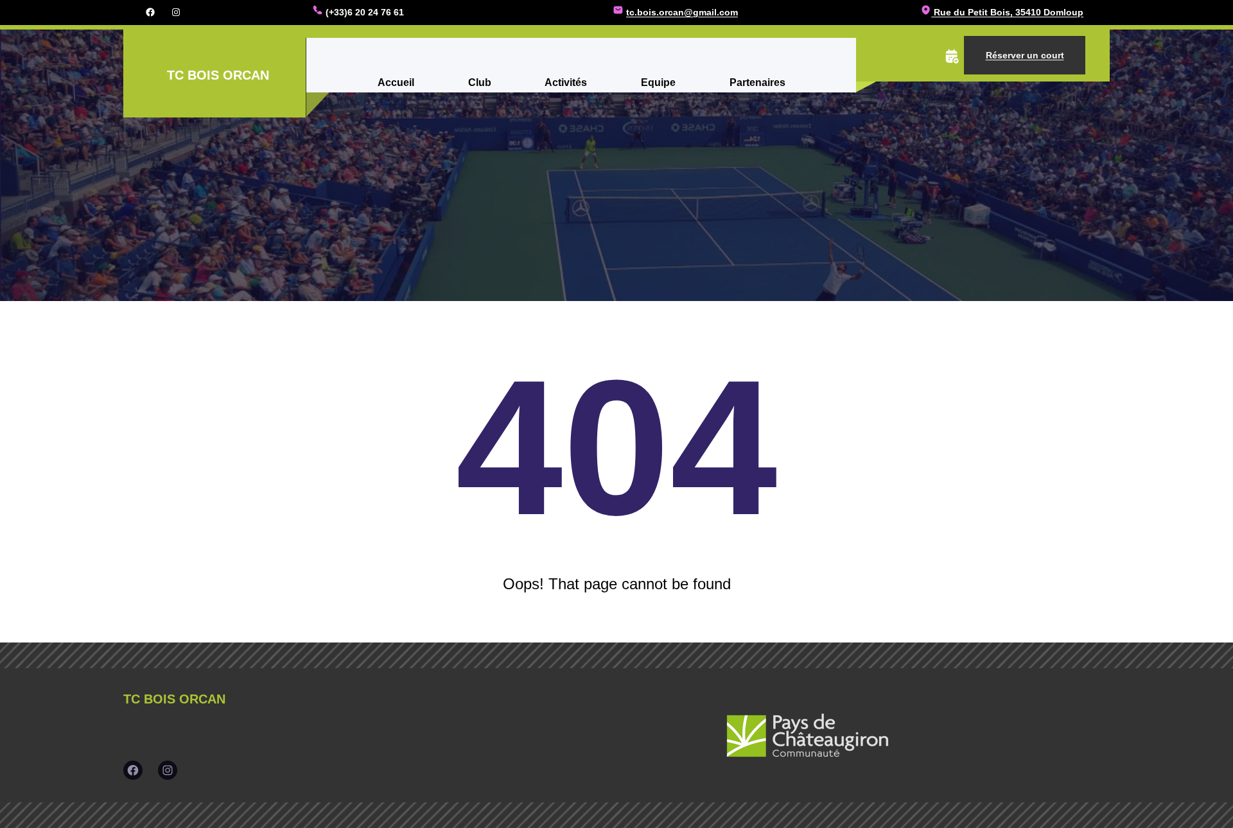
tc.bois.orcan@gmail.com (682, 12)
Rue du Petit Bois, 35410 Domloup (1007, 12)
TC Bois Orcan (218, 75)
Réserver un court (1025, 55)
